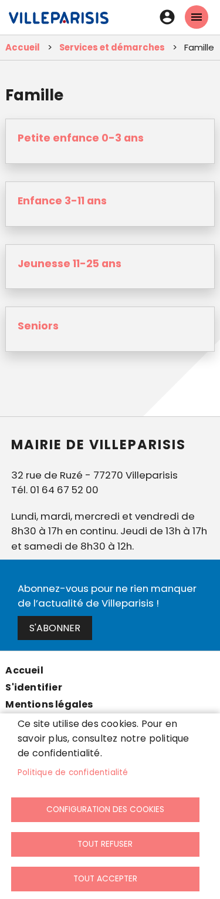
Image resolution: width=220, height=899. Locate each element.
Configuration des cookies (105, 809)
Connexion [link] (167, 17)
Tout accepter (105, 878)
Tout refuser (105, 844)
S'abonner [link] (54, 628)
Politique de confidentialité (73, 772)
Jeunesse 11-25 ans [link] (69, 264)
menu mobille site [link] (196, 17)
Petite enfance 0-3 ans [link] (81, 138)
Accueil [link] (22, 47)
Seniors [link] (38, 326)
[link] (58, 23)
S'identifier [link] (33, 687)
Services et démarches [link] (112, 47)
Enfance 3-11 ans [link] (62, 201)
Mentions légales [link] (49, 704)
